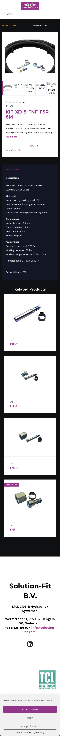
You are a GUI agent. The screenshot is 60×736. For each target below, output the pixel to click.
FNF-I (13, 529)
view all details (13, 150)
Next (21, 73)
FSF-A (14, 406)
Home (5, 25)
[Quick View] (26, 313)
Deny (30, 717)
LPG (14, 25)
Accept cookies (30, 709)
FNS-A (14, 468)
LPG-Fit (34, 145)
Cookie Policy (22, 732)
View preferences (30, 726)
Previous (9, 69)
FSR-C (14, 344)
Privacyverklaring (36, 732)
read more (11, 136)
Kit (21, 25)
